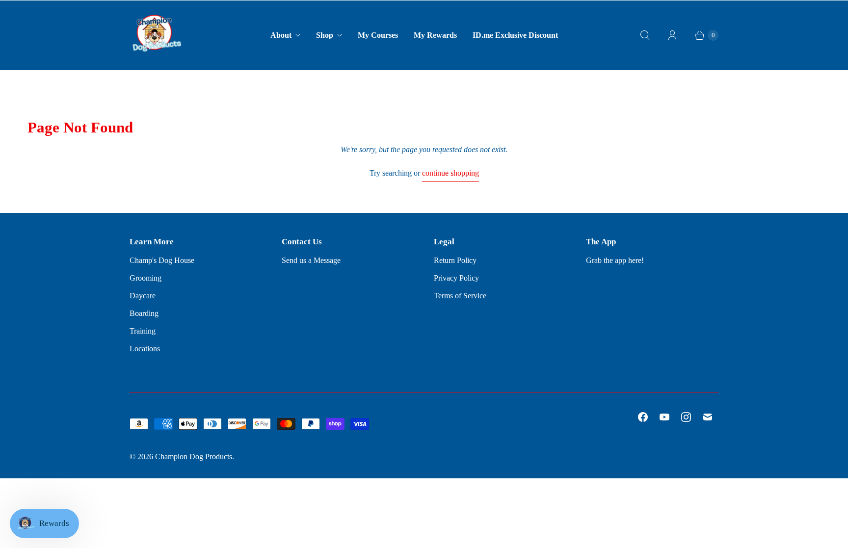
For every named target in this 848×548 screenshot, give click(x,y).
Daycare (143, 295)
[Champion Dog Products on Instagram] (686, 417)
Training (143, 331)
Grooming (145, 278)
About (281, 35)
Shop (324, 35)
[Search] (645, 35)
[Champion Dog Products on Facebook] (643, 417)
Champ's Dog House (162, 260)
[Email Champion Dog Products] (707, 417)
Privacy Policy (456, 278)
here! (636, 260)
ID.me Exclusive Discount (515, 35)
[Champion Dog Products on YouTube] (664, 417)
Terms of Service (460, 295)
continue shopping (450, 173)
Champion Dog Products (193, 456)
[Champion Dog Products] (157, 35)
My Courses (378, 35)
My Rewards (435, 35)
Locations (145, 348)
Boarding (144, 313)
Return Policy (455, 260)
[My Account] (672, 35)
